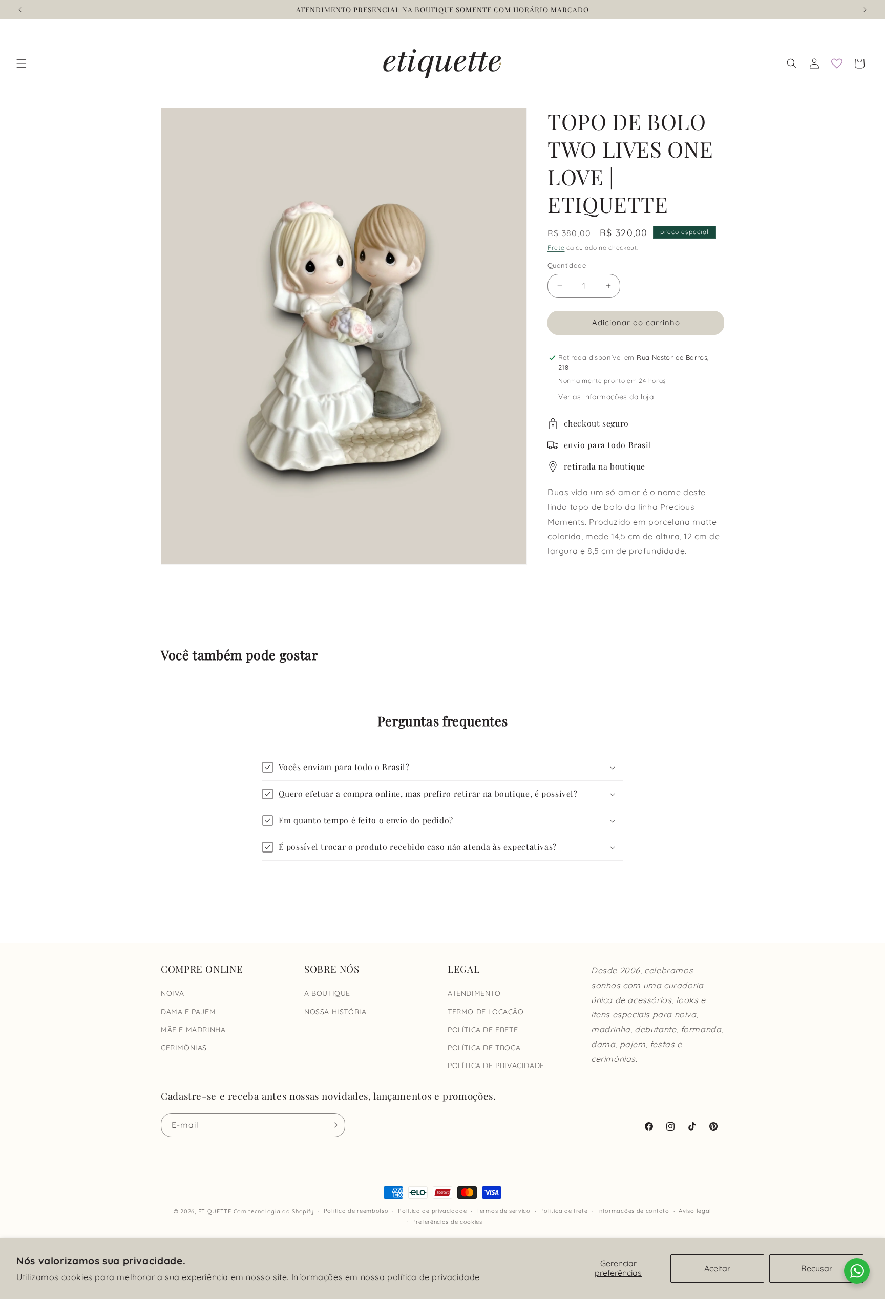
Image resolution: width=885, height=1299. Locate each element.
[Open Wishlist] (837, 63)
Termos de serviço (503, 1211)
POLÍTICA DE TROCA (484, 1047)
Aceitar (717, 1268)
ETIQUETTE (214, 1211)
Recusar (816, 1268)
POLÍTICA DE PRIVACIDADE (496, 1065)
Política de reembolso (356, 1211)
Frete (556, 247)
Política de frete (564, 1211)
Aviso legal (695, 1211)
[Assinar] (333, 1125)
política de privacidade (433, 1277)
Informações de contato (633, 1211)
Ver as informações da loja (606, 396)
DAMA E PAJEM (188, 1011)
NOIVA (172, 993)
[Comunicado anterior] (20, 9)
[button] (21, 63)
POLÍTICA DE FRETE (483, 1029)
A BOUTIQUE (327, 993)
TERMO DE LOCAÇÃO (486, 1011)
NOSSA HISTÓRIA (335, 1011)
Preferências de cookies (447, 1221)
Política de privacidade (432, 1211)
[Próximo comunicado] (865, 9)
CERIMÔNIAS (184, 1047)
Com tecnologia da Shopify (274, 1211)
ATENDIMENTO (474, 993)
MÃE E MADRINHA (193, 1029)
